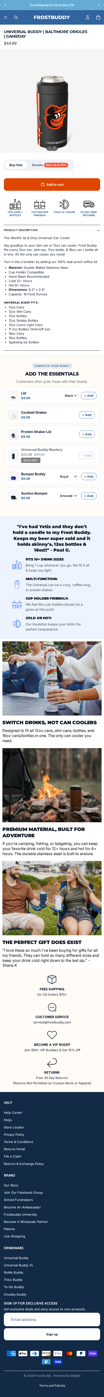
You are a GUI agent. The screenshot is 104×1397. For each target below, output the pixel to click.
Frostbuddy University (20, 1214)
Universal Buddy (16, 1258)
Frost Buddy (43, 1375)
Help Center (13, 1113)
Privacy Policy (14, 1134)
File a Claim (12, 1156)
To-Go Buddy (14, 1287)
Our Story (11, 1185)
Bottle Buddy (13, 1272)
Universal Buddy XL (18, 1265)
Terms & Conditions (18, 1142)
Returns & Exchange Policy (24, 1164)
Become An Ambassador (22, 1207)
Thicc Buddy (13, 1280)
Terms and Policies (52, 1385)
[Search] (16, 17)
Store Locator (14, 1127)
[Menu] (5, 17)
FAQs (8, 1120)
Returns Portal (14, 1149)
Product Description (20, 230)
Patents (9, 1229)
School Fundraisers (18, 1200)
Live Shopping (14, 1236)
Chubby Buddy (15, 1294)
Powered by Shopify (67, 1375)
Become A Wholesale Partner (26, 1222)
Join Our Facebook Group (23, 1192)
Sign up (52, 1334)
